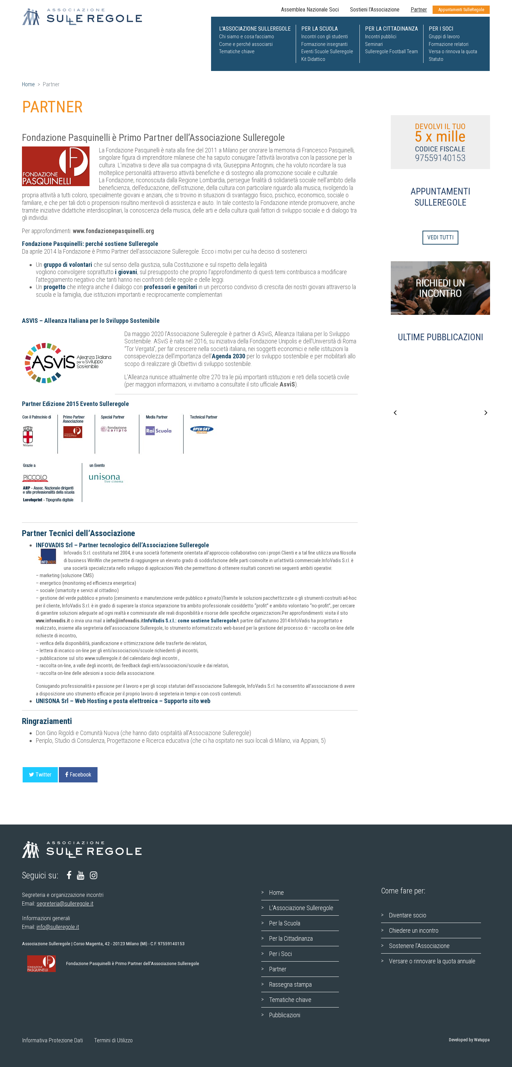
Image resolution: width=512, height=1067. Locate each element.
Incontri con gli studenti (324, 37)
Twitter (44, 774)
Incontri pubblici (380, 37)
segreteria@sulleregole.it (65, 903)
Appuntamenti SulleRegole (461, 9)
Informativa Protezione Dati (52, 1040)
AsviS (287, 384)
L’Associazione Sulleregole (301, 907)
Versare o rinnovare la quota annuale (432, 961)
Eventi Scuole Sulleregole (327, 52)
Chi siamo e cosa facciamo (246, 37)
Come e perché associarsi (246, 44)
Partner (419, 9)
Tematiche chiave (237, 52)
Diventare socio (407, 915)
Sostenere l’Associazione (419, 945)
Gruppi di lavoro (444, 37)
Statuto (436, 59)
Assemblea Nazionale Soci (310, 9)
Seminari (374, 44)
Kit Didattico (313, 59)
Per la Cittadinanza (291, 938)
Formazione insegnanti (324, 44)
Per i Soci (280, 953)
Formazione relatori (448, 44)
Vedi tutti (440, 237)
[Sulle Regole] (86, 17)
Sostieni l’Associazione (374, 9)
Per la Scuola (284, 923)
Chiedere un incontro (414, 930)
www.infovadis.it (53, 621)
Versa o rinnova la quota (453, 52)
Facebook (80, 774)
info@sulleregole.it (58, 926)
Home (28, 84)
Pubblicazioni (284, 1015)
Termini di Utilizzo (113, 1040)
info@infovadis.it (125, 621)
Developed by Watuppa (469, 1039)
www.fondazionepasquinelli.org (113, 230)
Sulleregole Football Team (391, 52)
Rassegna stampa (290, 984)
